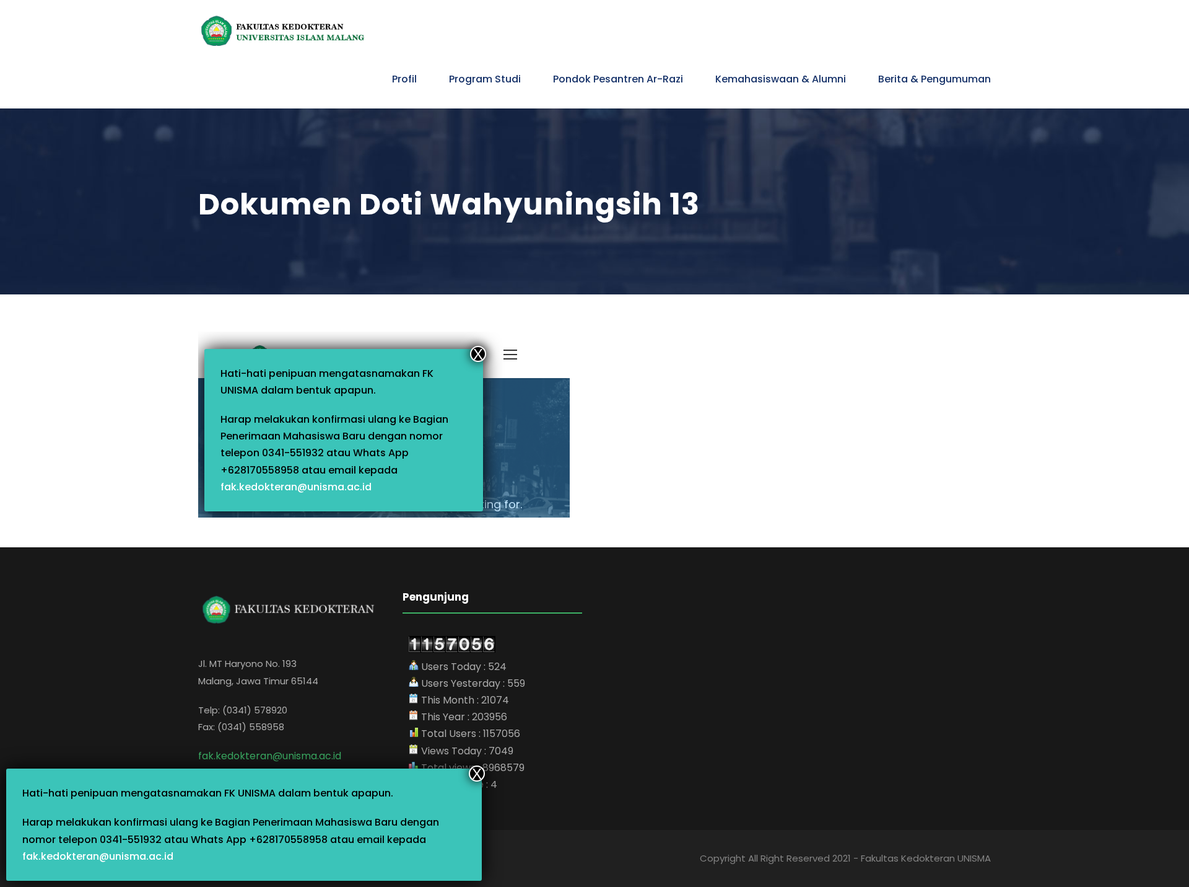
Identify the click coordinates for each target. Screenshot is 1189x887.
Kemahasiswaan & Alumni (780, 79)
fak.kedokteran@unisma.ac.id (97, 856)
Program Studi (485, 79)
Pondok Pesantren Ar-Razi (618, 79)
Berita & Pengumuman (934, 79)
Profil (404, 79)
